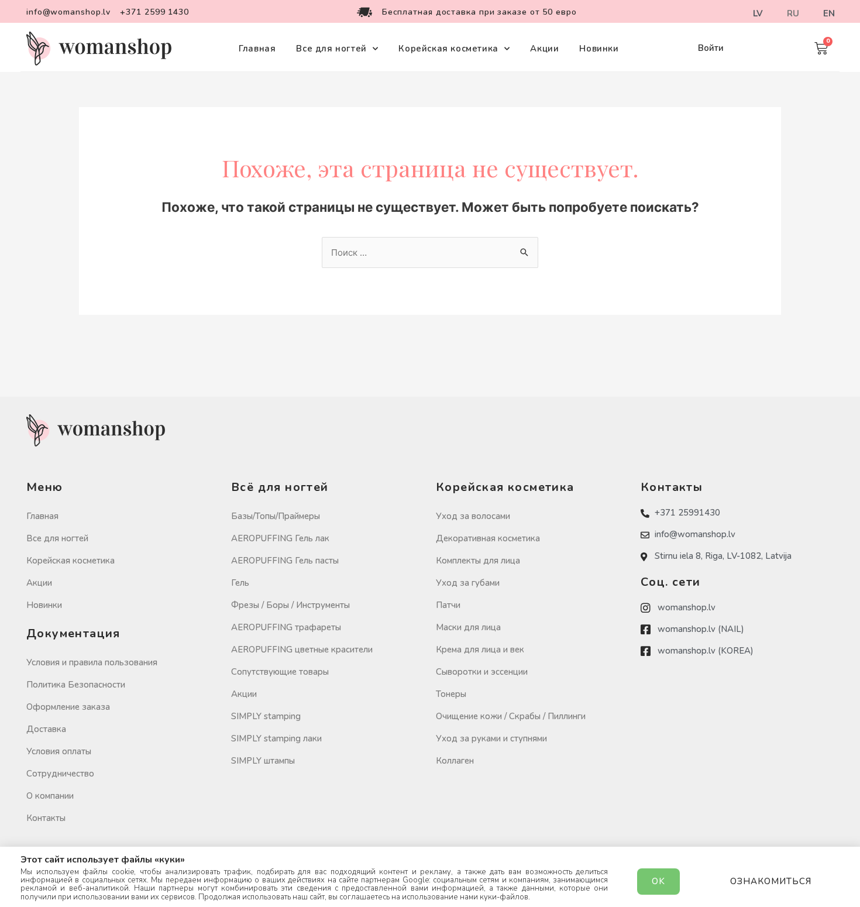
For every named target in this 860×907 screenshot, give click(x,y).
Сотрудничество (60, 773)
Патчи (448, 605)
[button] (710, 48)
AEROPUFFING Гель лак (280, 538)
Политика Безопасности (75, 684)
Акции (544, 48)
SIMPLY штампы (263, 761)
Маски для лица (468, 627)
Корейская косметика (448, 48)
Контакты (46, 818)
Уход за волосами (473, 516)
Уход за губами (468, 583)
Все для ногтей (331, 48)
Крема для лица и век (480, 649)
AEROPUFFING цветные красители (302, 649)
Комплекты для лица (478, 560)
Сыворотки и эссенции (482, 672)
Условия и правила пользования (91, 662)
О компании (50, 796)
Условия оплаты (58, 751)
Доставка (46, 729)
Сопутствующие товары (280, 672)
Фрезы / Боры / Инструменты (290, 605)
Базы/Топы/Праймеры (275, 516)
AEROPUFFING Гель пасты (285, 560)
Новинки (598, 48)
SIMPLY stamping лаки (276, 738)
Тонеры (451, 694)
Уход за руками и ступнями (491, 738)
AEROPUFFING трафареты (286, 627)
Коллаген (455, 761)
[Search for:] (430, 252)
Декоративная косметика (488, 538)
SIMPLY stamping (266, 716)
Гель (240, 583)
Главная (257, 48)
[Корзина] (821, 48)
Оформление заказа (68, 707)
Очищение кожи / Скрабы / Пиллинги (511, 716)
